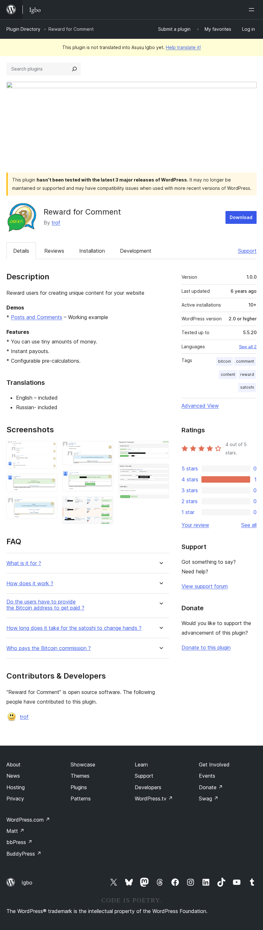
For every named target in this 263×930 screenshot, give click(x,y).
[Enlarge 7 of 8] (160, 449)
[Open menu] (252, 9)
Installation (92, 251)
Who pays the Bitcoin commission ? (48, 648)
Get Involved (214, 764)
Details (21, 251)
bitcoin (224, 361)
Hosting (15, 787)
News (13, 776)
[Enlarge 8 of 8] (160, 472)
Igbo (26, 882)
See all (249, 525)
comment (245, 361)
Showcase (83, 764)
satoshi (247, 387)
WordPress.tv (154, 798)
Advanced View (200, 405)
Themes (80, 776)
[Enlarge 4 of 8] (104, 449)
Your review (195, 525)
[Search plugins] (74, 69)
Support (247, 251)
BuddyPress (23, 853)
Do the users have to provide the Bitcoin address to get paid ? (45, 605)
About (13, 764)
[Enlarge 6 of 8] (104, 505)
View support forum (205, 586)
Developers (148, 787)
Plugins (79, 787)
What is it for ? (23, 563)
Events (207, 776)
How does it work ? (29, 583)
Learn (141, 764)
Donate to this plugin (206, 647)
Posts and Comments (36, 317)
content (228, 374)
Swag (208, 798)
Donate (211, 787)
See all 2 (248, 346)
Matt (15, 831)
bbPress (19, 842)
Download (241, 217)
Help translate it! (183, 47)
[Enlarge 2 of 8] (48, 482)
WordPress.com (28, 819)
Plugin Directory (23, 29)
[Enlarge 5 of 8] (104, 479)
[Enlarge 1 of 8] (48, 449)
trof (56, 222)
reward (247, 374)
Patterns (81, 798)
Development (135, 251)
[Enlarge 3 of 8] (48, 506)
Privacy (15, 798)
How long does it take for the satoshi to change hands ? (73, 628)
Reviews (54, 251)
